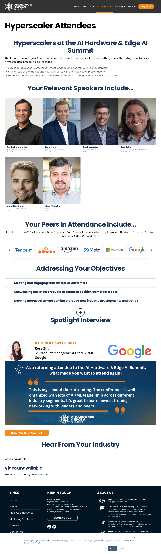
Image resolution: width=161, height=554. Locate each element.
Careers (14, 525)
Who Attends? (103, 6)
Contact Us (16, 531)
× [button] (134, 537)
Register (145, 6)
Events (13, 506)
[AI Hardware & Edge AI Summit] (19, 6)
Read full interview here (26, 432)
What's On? (88, 6)
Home (76, 6)
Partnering (119, 6)
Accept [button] (112, 548)
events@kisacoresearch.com (75, 507)
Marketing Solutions (21, 519)
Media (131, 6)
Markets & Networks (21, 512)
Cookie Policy (34, 543)
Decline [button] (123, 548)
